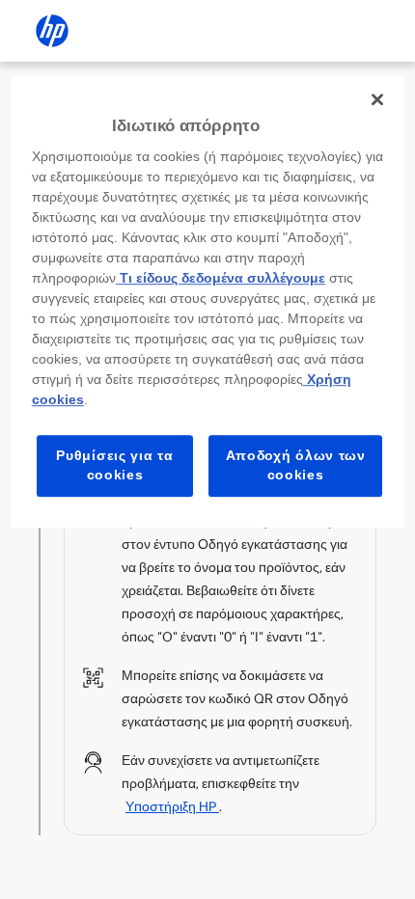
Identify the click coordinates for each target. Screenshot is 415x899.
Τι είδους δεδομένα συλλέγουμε (220, 278)
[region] (208, 302)
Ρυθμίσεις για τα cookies (114, 466)
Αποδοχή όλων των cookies (296, 466)
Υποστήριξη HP (172, 807)
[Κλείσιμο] (377, 99)
